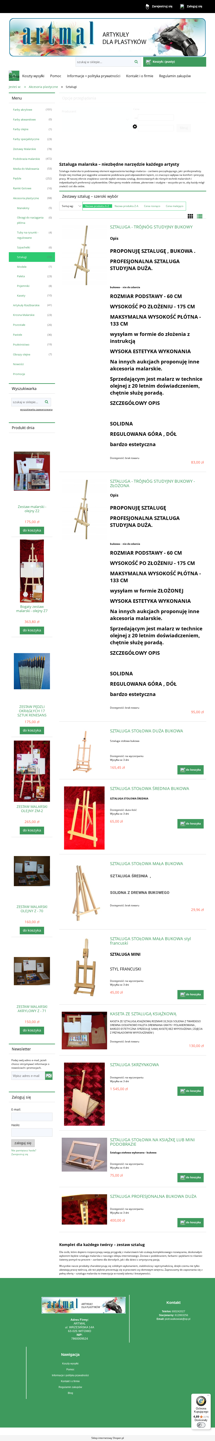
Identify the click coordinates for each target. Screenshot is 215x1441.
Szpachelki (23, 247)
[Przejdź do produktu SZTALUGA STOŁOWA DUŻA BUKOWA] (84, 751)
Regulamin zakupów (70, 1387)
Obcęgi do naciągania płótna (30, 220)
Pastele (17, 335)
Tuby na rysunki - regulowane (27, 235)
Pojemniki (23, 286)
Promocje (19, 374)
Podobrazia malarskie (26, 159)
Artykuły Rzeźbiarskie (26, 305)
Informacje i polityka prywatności (70, 1375)
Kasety (21, 295)
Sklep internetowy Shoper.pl (107, 1438)
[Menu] (208, 1396)
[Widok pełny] (199, 216)
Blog (70, 1393)
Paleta (21, 276)
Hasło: (15, 1125)
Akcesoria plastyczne (26, 198)
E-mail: (16, 1109)
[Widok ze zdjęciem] (190, 216)
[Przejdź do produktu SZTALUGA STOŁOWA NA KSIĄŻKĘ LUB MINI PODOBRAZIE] (84, 1155)
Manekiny (23, 208)
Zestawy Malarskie (24, 149)
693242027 (178, 1311)
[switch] (201, 1425)
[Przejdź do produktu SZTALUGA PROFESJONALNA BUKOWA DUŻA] (84, 1209)
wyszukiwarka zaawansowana (36, 409)
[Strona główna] (107, 35)
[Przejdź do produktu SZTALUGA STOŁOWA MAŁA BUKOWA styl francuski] (84, 968)
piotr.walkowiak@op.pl (177, 1319)
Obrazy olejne (21, 354)
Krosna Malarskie (23, 315)
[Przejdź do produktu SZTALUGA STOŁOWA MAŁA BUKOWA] (84, 893)
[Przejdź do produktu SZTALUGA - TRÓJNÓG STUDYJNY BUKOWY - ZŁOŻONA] (84, 509)
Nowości (18, 364)
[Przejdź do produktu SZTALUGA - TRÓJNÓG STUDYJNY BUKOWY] (84, 255)
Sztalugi (22, 257)
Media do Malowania (26, 169)
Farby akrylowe (22, 109)
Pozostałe (19, 325)
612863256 (181, 1315)
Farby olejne (20, 129)
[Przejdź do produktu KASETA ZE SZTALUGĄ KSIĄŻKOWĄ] (84, 1030)
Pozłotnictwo (21, 344)
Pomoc (70, 1369)
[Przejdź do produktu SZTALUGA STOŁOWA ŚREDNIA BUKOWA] (84, 818)
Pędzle (17, 178)
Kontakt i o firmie (70, 1381)
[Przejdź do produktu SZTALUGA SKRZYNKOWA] (84, 1094)
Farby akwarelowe (24, 119)
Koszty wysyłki (70, 1363)
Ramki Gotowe (22, 188)
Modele (21, 267)
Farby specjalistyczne (26, 139)
